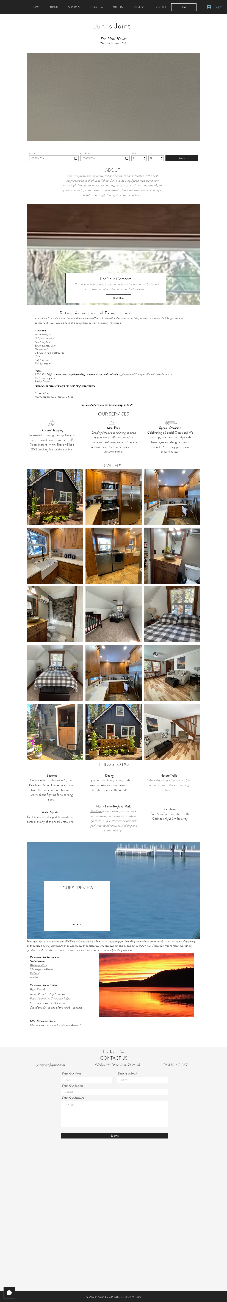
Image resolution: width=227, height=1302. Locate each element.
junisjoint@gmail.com (148, 374)
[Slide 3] (80, 924)
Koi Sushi (34, 973)
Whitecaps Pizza (38, 965)
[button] (146, 985)
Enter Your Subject (72, 1085)
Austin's (34, 977)
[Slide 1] (73, 924)
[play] (185, 1013)
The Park (96, 811)
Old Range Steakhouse (41, 969)
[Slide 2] (77, 924)
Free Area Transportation (166, 813)
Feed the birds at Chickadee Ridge (50, 998)
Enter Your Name (71, 1073)
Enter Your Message (73, 1097)
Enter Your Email (127, 1073)
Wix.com (136, 1296)
